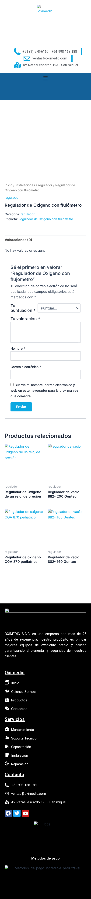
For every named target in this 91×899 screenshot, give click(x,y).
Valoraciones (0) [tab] (18, 240)
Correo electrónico (25, 367)
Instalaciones (25, 185)
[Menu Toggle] (45, 77)
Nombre (17, 348)
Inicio (8, 185)
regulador (45, 185)
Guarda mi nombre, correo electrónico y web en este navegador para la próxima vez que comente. (44, 390)
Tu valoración (25, 318)
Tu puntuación (22, 308)
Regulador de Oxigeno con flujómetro (45, 219)
